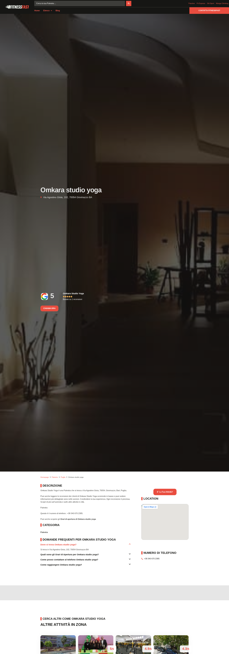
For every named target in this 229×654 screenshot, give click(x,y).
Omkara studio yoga (73, 293)
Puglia (63, 477)
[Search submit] (128, 3)
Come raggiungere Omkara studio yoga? (61, 565)
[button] (85, 545)
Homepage (44, 477)
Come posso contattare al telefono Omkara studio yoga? (69, 559)
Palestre (55, 477)
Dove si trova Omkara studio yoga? (58, 544)
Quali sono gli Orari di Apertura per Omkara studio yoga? (69, 554)
